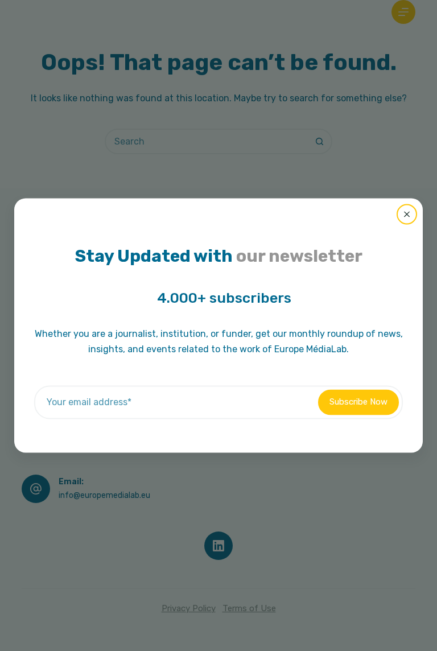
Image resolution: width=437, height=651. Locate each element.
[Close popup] (407, 214)
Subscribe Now (358, 402)
